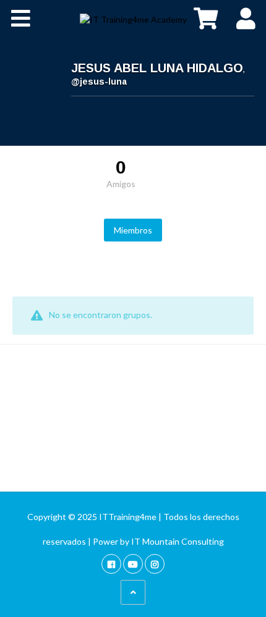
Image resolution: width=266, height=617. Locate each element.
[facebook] (111, 563)
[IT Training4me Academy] (133, 18)
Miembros (133, 230)
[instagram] (155, 563)
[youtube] (133, 563)
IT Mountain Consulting (177, 541)
